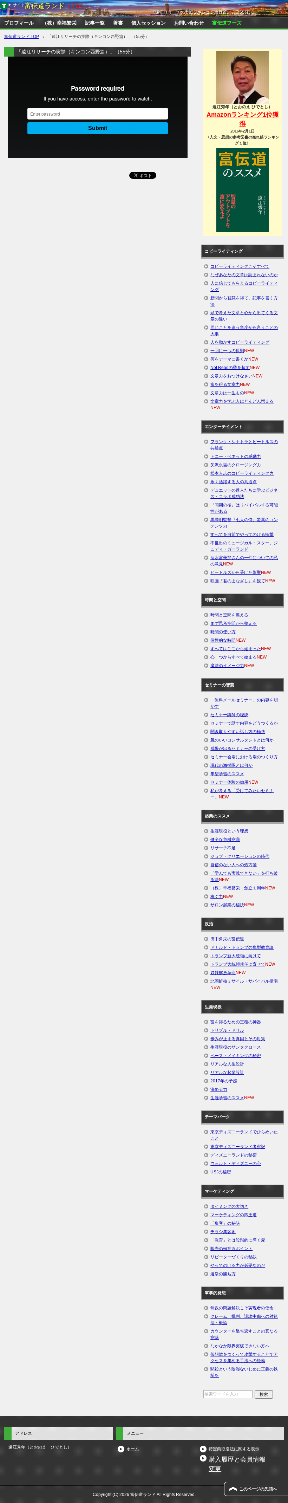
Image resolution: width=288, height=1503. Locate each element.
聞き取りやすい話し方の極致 (237, 731)
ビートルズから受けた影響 (235, 572)
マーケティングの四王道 (233, 1214)
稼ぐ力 (216, 896)
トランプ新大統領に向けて (235, 955)
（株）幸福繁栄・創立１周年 (237, 888)
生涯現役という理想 (229, 831)
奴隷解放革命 (223, 972)
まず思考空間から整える (233, 623)
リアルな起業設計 (227, 1072)
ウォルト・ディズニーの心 (235, 1163)
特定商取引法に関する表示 (234, 1448)
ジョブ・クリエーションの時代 (239, 856)
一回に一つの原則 (227, 350)
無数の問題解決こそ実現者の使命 (242, 1308)
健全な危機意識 (225, 839)
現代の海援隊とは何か (231, 765)
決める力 (218, 1089)
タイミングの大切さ (229, 1206)
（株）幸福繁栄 (59, 23)
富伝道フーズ (227, 23)
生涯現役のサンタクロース (235, 1047)
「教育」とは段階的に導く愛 (237, 1240)
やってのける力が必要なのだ (237, 1265)
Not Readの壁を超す (230, 367)
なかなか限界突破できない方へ (239, 1345)
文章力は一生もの (227, 392)
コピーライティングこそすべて (239, 266)
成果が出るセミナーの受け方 (237, 748)
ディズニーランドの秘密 (233, 1155)
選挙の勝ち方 (223, 1273)
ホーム (132, 1448)
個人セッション (148, 23)
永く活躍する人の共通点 (233, 481)
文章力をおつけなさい (231, 376)
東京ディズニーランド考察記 (237, 1146)
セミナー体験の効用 (229, 782)
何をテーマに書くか (229, 359)
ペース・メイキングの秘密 (235, 1055)
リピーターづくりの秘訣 (233, 1257)
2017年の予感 (223, 1080)
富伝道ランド (58, 5)
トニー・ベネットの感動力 (235, 456)
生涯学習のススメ (227, 1097)
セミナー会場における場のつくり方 (244, 756)
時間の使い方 (223, 631)
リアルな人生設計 (227, 1064)
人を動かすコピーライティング (239, 342)
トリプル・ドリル (227, 1030)
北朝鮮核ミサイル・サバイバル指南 (244, 981)
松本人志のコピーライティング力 (242, 473)
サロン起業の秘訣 (227, 904)
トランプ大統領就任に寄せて (237, 964)
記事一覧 (95, 23)
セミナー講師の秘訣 (229, 714)
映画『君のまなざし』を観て (237, 580)
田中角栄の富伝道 (227, 939)
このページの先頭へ (258, 1488)
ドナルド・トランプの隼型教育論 (242, 947)
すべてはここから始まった (235, 648)
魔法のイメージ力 (227, 665)
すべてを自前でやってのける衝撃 (242, 534)
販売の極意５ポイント (231, 1248)
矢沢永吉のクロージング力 (235, 464)
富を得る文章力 (225, 384)
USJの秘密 (220, 1172)
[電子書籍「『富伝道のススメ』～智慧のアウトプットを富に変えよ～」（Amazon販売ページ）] (242, 190)
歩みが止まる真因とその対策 (237, 1038)
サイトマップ (25, 4)
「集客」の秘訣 (225, 1223)
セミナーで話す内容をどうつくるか (244, 723)
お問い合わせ (189, 23)
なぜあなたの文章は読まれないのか (244, 274)
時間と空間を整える (229, 615)
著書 (118, 23)
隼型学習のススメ (227, 773)
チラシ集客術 (223, 1231)
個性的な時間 (223, 640)
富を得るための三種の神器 (235, 1021)
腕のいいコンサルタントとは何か (242, 740)
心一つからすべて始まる (233, 657)
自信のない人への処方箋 (233, 864)
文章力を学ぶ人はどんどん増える (242, 401)
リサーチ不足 (223, 848)
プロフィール (19, 23)
